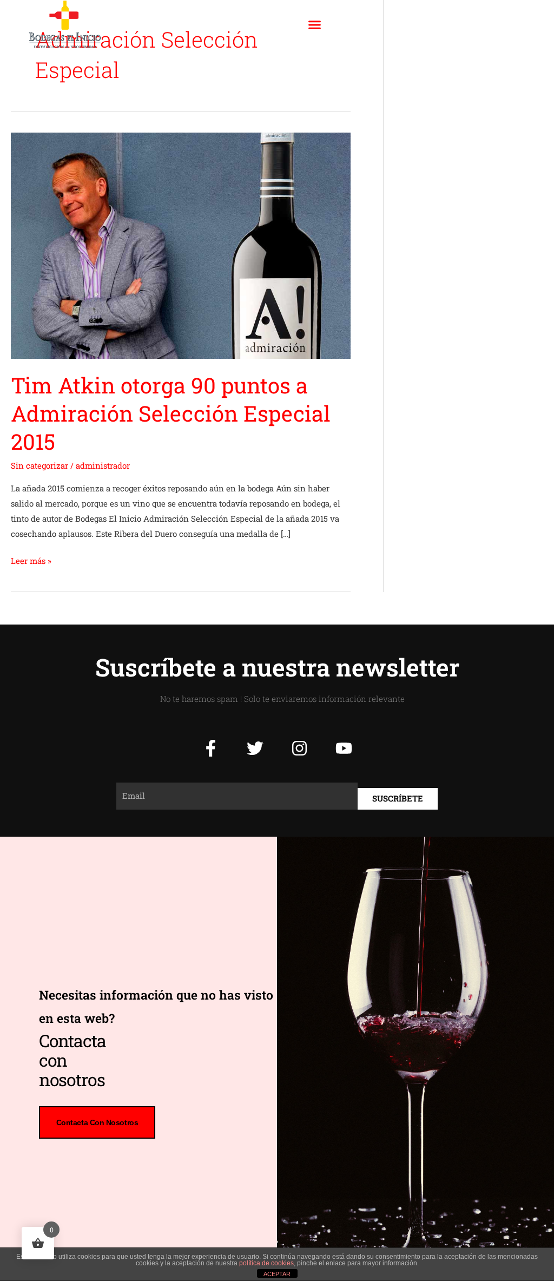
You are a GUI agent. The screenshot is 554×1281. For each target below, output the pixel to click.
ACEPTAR (277, 1274)
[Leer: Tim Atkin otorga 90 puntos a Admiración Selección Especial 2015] (181, 244)
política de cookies (266, 1263)
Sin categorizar (39, 465)
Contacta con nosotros (97, 1122)
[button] (314, 24)
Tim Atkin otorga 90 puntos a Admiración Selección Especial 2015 (171, 413)
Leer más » (31, 560)
